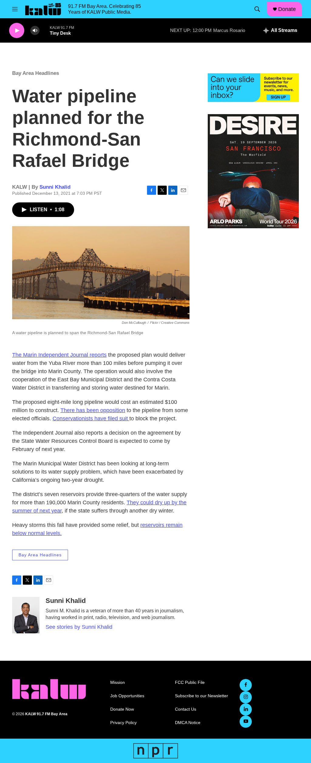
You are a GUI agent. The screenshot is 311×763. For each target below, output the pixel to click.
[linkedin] (246, 709)
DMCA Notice (187, 722)
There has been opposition (92, 410)
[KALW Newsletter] (253, 87)
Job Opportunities (127, 696)
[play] (17, 30)
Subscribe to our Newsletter (201, 696)
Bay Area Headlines (35, 73)
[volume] (35, 30)
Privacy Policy (123, 722)
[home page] (43, 9)
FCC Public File (190, 682)
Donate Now (122, 709)
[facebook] (246, 685)
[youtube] (246, 722)
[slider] (45, 30)
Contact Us (185, 709)
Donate (287, 9)
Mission (117, 682)
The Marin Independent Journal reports (59, 355)
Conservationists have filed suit (91, 418)
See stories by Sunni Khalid (79, 627)
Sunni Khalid (54, 187)
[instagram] (246, 697)
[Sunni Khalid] (25, 615)
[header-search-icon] (257, 9)
